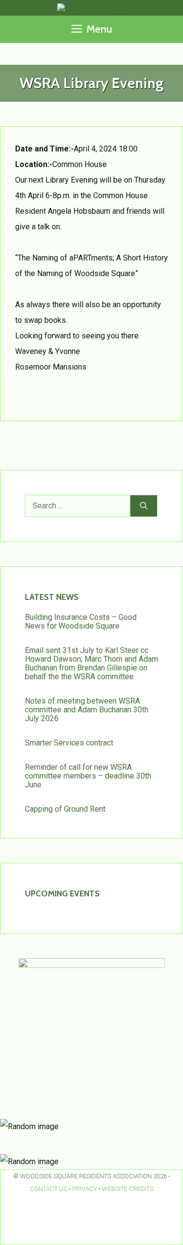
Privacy (84, 1188)
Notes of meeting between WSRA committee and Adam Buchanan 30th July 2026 (86, 709)
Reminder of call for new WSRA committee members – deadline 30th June (88, 775)
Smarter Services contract (69, 742)
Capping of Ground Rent (65, 809)
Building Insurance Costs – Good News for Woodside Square (81, 622)
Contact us (48, 1188)
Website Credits (128, 1188)
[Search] (144, 506)
